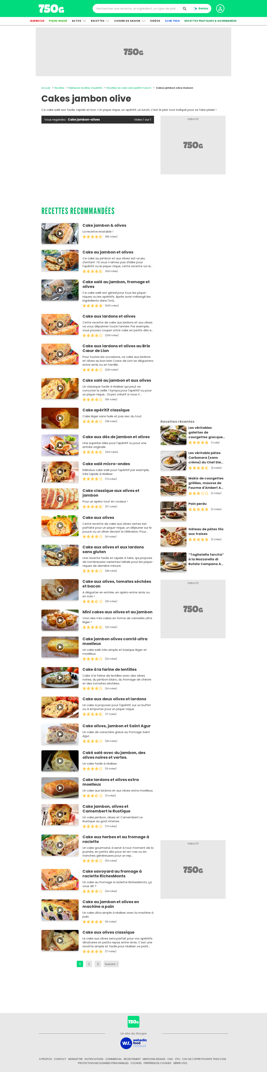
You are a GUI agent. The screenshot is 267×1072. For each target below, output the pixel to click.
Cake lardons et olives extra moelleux (110, 782)
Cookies (136, 1063)
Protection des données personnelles (103, 1063)
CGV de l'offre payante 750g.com (204, 1059)
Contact (60, 1059)
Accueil (45, 88)
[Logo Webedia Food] (133, 1043)
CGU (170, 1059)
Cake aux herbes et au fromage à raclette (115, 839)
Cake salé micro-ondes (106, 463)
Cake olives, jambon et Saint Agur (116, 726)
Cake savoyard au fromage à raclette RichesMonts (112, 873)
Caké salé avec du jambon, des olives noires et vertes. (113, 755)
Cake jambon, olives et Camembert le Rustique (106, 808)
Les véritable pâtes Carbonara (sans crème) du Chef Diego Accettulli (206, 458)
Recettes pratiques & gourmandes (211, 20)
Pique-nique (58, 20)
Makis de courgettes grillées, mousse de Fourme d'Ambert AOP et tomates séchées (206, 483)
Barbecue (37, 20)
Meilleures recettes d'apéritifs (85, 88)
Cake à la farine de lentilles (109, 669)
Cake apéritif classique (106, 410)
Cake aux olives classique (108, 932)
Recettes (97, 20)
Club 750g (172, 20)
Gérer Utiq (180, 1063)
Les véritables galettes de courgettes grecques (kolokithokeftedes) (206, 432)
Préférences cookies (157, 1063)
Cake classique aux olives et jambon (110, 493)
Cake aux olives (98, 517)
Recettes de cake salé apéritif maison (129, 88)
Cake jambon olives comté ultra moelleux (114, 641)
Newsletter (75, 1059)
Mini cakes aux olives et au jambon (117, 612)
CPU (177, 1059)
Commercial (113, 1059)
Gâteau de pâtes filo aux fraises (205, 531)
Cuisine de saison (127, 20)
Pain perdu (197, 504)
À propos (45, 1059)
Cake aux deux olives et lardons (114, 699)
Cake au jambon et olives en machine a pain (110, 904)
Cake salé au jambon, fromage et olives (116, 284)
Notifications (94, 1059)
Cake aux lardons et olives (108, 316)
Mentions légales (154, 1059)
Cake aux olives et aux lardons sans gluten (113, 549)
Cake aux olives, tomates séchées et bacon (116, 583)
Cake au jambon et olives (107, 252)
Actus (76, 20)
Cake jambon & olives (104, 225)
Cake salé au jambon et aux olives (116, 380)
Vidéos (155, 20)
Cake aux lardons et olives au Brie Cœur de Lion (116, 348)
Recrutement (132, 1059)
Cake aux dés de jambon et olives (116, 436)
